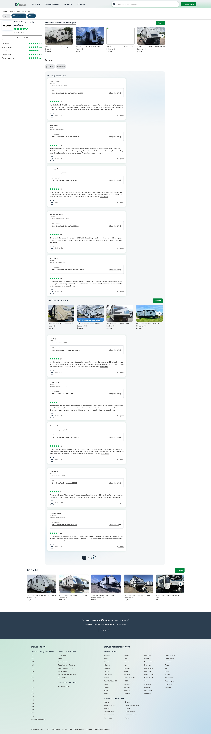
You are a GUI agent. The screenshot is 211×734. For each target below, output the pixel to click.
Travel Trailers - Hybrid (65, 668)
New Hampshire (149, 662)
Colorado (107, 671)
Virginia (167, 674)
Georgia (106, 687)
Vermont (168, 671)
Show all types (63, 678)
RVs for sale (81, 4)
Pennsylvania (148, 690)
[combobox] (50, 66)
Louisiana (127, 668)
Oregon (147, 687)
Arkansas (107, 665)
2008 (32, 703)
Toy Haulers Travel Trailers (67, 674)
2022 (32, 658)
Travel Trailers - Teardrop (66, 665)
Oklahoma (147, 684)
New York (147, 671)
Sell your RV (68, 4)
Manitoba (107, 708)
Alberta (106, 702)
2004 (32, 713)
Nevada (146, 658)
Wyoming (168, 687)
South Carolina (170, 655)
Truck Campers (63, 662)
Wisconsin (168, 684)
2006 (32, 706)
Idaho (106, 690)
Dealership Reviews (52, 4)
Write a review (189, 4)
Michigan (127, 681)
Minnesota (127, 684)
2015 (30, 16)
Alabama (107, 655)
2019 (32, 668)
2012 (32, 690)
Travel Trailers (63, 671)
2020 (32, 665)
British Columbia (109, 705)
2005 (32, 709)
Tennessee (168, 662)
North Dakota (149, 678)
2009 (32, 700)
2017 (32, 674)
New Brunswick (109, 711)
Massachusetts (129, 678)
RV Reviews (36, 4)
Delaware (107, 678)
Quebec (127, 708)
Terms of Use (79, 729)
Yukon (127, 718)
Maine (126, 671)
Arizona (106, 662)
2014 (32, 684)
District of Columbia (110, 681)
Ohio (146, 681)
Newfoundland (109, 715)
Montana (127, 694)
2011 (32, 694)
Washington (169, 678)
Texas (167, 665)
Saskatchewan (130, 711)
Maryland (127, 674)
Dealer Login (67, 729)
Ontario (127, 702)
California (107, 668)
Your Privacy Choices (102, 729)
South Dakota (169, 658)
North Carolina (149, 674)
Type (5, 16)
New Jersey (148, 665)
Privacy (89, 729)
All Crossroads (18, 16)
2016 (32, 678)
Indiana (126, 655)
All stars (60, 67)
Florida (106, 684)
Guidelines (56, 729)
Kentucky (127, 665)
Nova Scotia (108, 718)
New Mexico (148, 668)
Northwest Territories (132, 715)
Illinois (106, 694)
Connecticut (108, 674)
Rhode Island (148, 694)
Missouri (127, 690)
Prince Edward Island (132, 705)
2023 (32, 655)
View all (160, 23)
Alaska (106, 658)
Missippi (127, 687)
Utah (166, 668)
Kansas (126, 662)
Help (47, 729)
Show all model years (38, 719)
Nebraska (147, 655)
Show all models (64, 686)
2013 (32, 687)
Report (121, 115)
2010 (32, 697)
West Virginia (169, 681)
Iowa (125, 658)
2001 (32, 716)
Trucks (60, 658)
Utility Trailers (62, 655)
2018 (32, 671)
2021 (32, 662)
